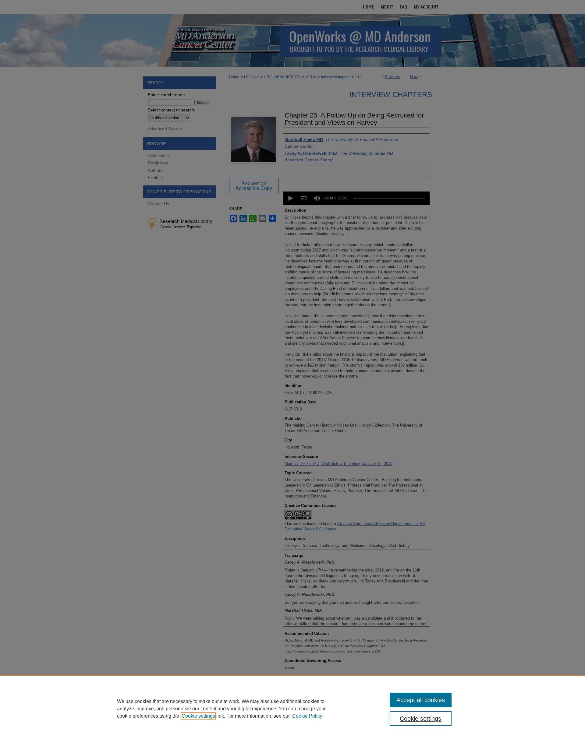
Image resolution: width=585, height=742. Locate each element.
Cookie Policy (307, 716)
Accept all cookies (420, 700)
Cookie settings (198, 716)
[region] (292, 708)
